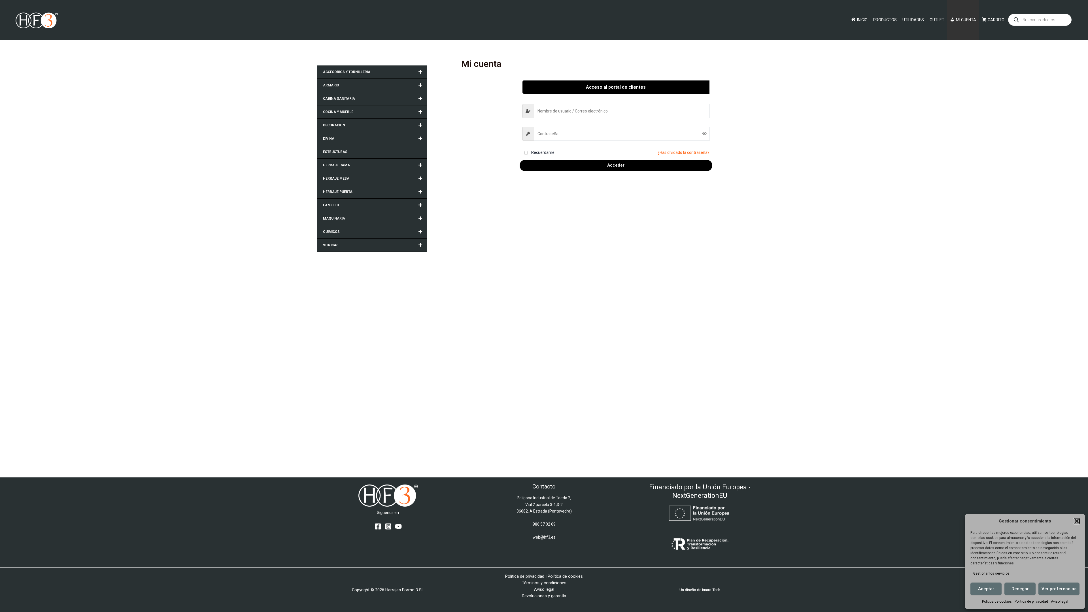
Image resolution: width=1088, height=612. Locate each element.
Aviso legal (1059, 602)
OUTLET (937, 20)
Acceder (615, 165)
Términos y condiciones (544, 582)
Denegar (1020, 588)
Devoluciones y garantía (544, 595)
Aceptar (986, 588)
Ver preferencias (1059, 588)
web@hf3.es (544, 537)
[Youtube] (398, 526)
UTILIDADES (913, 20)
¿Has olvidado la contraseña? (683, 152)
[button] (1077, 521)
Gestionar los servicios (991, 573)
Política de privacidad (1031, 602)
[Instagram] (388, 526)
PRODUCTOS (885, 20)
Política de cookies (997, 602)
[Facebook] (378, 526)
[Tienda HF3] (37, 19)
